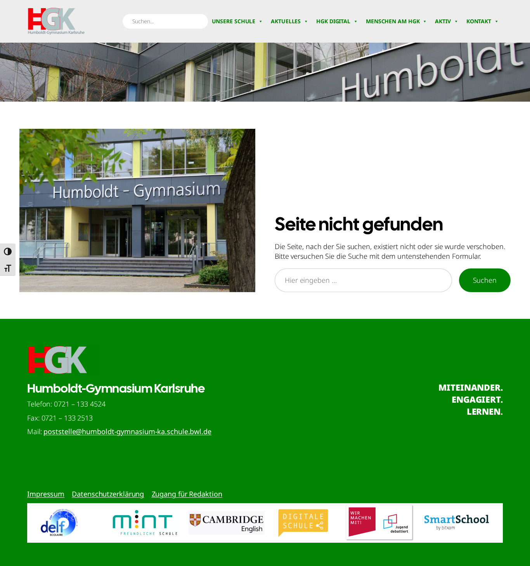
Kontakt (478, 21)
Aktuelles (286, 21)
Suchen (485, 280)
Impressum (45, 493)
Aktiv (443, 21)
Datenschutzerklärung (108, 493)
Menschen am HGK (393, 21)
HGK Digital (333, 21)
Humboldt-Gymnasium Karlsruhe (115, 388)
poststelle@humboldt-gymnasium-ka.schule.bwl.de (127, 431)
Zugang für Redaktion (187, 493)
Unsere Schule (234, 21)
